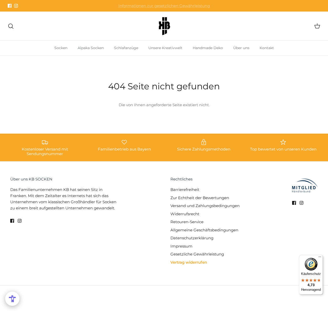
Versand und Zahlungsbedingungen (205, 205)
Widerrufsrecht (184, 213)
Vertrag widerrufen (188, 262)
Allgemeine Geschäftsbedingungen (204, 230)
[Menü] (320, 258)
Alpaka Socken (91, 48)
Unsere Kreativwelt (165, 48)
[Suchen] (12, 26)
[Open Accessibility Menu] (12, 299)
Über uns (241, 48)
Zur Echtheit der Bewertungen (199, 197)
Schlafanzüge (126, 48)
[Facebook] (10, 6)
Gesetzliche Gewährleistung (197, 254)
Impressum (181, 246)
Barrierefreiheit (184, 189)
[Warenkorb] (316, 26)
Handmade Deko (208, 48)
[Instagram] (16, 6)
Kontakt (267, 48)
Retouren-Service (186, 221)
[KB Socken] (164, 26)
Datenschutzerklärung (191, 237)
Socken (60, 48)
